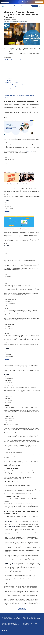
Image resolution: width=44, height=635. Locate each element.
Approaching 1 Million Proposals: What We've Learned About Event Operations (11, 618)
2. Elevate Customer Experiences (13, 86)
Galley (32, 151)
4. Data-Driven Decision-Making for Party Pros (16, 90)
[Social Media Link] (2, 630)
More (25, 5)
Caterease (9, 76)
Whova (8, 65)
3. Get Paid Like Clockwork (12, 88)
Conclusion (7, 97)
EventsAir (9, 74)
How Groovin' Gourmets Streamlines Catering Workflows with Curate (11, 617)
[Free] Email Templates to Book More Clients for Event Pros (32, 628)
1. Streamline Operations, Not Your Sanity (15, 84)
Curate (8, 61)
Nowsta (27, 151)
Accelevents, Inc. (10, 78)
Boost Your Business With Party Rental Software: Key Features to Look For (20, 95)
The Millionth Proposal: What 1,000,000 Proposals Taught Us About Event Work (11, 616)
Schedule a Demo (35, 5)
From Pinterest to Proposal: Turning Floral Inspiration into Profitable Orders (10, 624)
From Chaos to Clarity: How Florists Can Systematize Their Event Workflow (32, 622)
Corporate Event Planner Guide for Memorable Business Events (11, 625)
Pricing (21, 5)
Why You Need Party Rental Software (12, 82)
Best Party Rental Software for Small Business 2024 (15, 59)
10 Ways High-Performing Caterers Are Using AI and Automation (32, 619)
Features (16, 5)
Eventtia (8, 72)
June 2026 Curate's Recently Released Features (9, 623)
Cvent (8, 67)
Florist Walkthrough (26, 624)
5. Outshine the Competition (12, 92)
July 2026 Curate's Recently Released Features (9, 619)
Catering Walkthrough (26, 625)
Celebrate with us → (39, 2)
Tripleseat (9, 80)
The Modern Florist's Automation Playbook (29, 617)
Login (41, 5)
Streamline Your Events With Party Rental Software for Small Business (11, 628)
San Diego (11, 499)
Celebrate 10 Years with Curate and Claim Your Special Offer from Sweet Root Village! (32, 618)
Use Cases (10, 5)
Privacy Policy (37, 633)
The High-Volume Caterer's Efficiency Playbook (30, 623)
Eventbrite (9, 63)
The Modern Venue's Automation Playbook (29, 616)
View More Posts (22, 608)
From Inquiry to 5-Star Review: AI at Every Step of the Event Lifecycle (11, 622)
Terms (41, 633)
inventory (8, 486)
